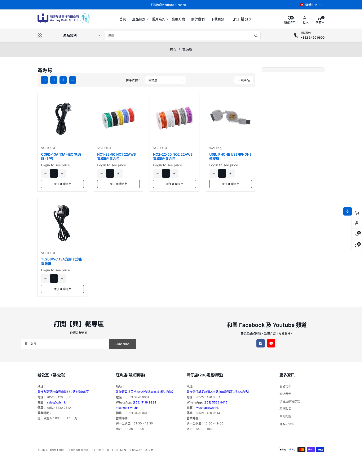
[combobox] (183, 35)
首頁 (173, 49)
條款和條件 (286, 424)
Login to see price (55, 165)
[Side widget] (357, 223)
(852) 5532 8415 (215, 402)
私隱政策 (285, 408)
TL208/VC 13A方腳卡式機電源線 (61, 261)
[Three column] (53, 80)
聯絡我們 (285, 394)
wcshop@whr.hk (207, 407)
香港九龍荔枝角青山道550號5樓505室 (63, 391)
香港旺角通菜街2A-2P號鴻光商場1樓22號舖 (144, 391)
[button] (139, 19)
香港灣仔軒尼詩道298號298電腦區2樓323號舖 (218, 391)
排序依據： (133, 80)
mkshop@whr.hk (127, 407)
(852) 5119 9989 (144, 402)
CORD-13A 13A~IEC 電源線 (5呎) (61, 156)
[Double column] (63, 80)
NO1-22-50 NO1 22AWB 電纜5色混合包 (116, 156)
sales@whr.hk (56, 402)
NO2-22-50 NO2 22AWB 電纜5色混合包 (173, 156)
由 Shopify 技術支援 (141, 450)
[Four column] (44, 80)
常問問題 (285, 416)
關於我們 (285, 386)
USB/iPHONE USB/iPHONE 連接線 (230, 156)
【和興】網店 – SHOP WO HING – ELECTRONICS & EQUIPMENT (88, 450)
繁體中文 (311, 5)
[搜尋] (256, 35)
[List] (72, 80)
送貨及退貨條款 (289, 401)
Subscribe (122, 344)
